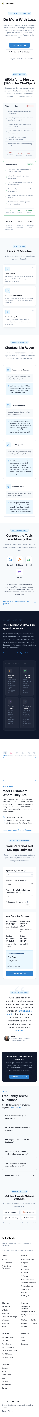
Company (5, 1368)
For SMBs (5, 1341)
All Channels (6, 1307)
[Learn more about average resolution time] (20, 893)
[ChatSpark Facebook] (8, 1401)
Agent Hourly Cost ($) (14, 871)
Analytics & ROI (26, 1292)
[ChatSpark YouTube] (13, 1401)
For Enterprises (7, 1344)
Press (4, 1371)
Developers (25, 1344)
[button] (5, 753)
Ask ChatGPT (12, 1212)
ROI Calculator (7, 1263)
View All (24, 1326)
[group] (19, 602)
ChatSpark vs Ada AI (28, 1311)
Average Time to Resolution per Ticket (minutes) (18, 891)
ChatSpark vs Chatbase (25, 1307)
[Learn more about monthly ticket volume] (26, 880)
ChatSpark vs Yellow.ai (29, 1323)
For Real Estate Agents (9, 1351)
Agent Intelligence (27, 1279)
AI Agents (24, 1263)
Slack (4, 1326)
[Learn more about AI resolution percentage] (27, 902)
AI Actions (24, 1276)
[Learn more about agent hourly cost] (25, 871)
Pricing (4, 1259)
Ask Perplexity (12, 1218)
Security (5, 1381)
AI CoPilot (24, 1272)
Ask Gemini (30, 1218)
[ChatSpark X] (3, 1401)
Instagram (5, 1313)
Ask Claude (29, 1212)
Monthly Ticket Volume (15, 880)
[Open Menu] (35, 3)
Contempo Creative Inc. (25, 1405)
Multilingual (25, 1296)
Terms (4, 1411)
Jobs (4, 1378)
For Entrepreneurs (8, 1337)
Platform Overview (27, 1259)
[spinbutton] (19, 874)
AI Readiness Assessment (6, 1267)
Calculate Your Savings (20, 52)
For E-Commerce (8, 1347)
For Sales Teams (7, 1357)
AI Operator (25, 1269)
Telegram (5, 1323)
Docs (23, 1341)
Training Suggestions (28, 1282)
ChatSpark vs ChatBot (28, 1320)
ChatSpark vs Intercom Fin (29, 1316)
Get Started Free (19, 45)
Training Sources (27, 1286)
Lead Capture (26, 1289)
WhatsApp (5, 1320)
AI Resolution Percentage (16, 902)
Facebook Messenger (9, 1317)
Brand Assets (6, 1375)
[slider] (28, 905)
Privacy (10, 1411)
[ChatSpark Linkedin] (18, 1401)
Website (5, 1310)
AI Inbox (24, 1266)
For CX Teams (7, 1354)
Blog (22, 1337)
